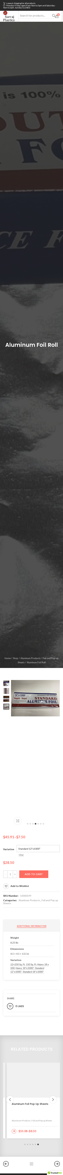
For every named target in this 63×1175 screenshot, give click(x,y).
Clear (21, 855)
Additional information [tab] (31, 926)
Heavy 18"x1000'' (25, 968)
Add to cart (34, 874)
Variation (8, 849)
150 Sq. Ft (31, 964)
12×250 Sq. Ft (17, 964)
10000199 (25, 895)
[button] (27, 824)
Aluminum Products (30, 658)
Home (8, 658)
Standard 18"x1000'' (33, 971)
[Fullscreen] (18, 821)
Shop (15, 658)
